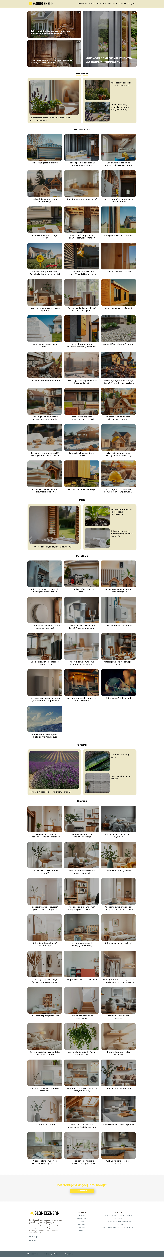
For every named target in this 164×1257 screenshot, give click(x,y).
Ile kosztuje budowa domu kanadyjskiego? (44, 200)
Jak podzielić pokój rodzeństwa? (81, 979)
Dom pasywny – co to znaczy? (118, 235)
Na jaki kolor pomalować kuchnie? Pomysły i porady (45, 1162)
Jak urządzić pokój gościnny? (118, 943)
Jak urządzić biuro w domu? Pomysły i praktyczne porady (81, 908)
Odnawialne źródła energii (118, 698)
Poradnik (123, 4)
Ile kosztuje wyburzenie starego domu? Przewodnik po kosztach (119, 381)
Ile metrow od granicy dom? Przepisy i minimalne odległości (45, 272)
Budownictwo (95, 4)
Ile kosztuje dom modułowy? (81, 489)
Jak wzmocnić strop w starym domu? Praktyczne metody (82, 236)
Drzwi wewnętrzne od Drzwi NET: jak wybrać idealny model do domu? (52, 61)
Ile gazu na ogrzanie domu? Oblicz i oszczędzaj (118, 590)
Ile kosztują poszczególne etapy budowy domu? (82, 381)
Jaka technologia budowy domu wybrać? (44, 309)
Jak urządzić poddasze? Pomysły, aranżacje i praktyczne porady (81, 1125)
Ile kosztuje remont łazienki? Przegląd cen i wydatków (121, 533)
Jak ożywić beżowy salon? (118, 870)
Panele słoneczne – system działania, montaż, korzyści (45, 735)
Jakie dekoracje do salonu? (118, 1088)
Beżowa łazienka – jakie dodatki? (118, 1053)
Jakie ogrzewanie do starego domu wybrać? (45, 663)
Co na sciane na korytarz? (44, 1124)
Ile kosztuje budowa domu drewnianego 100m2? (118, 418)
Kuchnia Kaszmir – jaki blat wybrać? (118, 1162)
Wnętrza (132, 4)
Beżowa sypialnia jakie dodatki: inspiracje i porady (45, 1053)
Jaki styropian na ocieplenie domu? (45, 345)
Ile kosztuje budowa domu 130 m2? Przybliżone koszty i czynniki (45, 454)
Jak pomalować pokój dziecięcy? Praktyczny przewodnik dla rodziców (81, 944)
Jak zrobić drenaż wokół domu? (45, 380)
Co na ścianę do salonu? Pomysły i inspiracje (81, 835)
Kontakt (33, 1240)
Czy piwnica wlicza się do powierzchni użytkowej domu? (118, 164)
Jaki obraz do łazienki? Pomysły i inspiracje (45, 1089)
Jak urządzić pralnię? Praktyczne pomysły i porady (81, 1089)
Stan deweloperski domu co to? (82, 199)
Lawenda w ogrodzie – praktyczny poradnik (50, 792)
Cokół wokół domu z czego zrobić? (45, 236)
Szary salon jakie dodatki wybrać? (118, 1017)
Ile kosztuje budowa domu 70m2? (81, 454)
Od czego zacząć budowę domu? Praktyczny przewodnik (118, 490)
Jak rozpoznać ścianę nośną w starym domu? (118, 200)
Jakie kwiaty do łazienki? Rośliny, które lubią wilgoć (82, 1053)
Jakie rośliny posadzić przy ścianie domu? (121, 84)
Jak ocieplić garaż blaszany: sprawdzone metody (81, 164)
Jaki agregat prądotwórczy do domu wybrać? (81, 699)
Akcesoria (82, 4)
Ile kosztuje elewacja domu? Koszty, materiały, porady (45, 418)
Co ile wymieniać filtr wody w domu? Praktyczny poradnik (81, 626)
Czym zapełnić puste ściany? (120, 777)
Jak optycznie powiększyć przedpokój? (45, 944)
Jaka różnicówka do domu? (118, 625)
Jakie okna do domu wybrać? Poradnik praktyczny (82, 309)
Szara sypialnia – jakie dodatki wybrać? (118, 835)
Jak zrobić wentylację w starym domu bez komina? (45, 626)
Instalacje (112, 4)
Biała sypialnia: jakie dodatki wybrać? (44, 871)
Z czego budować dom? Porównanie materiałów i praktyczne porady (82, 418)
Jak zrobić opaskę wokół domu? (118, 344)
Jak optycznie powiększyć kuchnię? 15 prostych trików (82, 1162)
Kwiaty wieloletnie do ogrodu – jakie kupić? (118, 1228)
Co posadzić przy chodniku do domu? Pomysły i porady (120, 107)
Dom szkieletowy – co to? (118, 271)
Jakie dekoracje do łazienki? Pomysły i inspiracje (81, 871)
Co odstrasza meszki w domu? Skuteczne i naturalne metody (49, 119)
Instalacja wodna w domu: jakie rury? (118, 663)
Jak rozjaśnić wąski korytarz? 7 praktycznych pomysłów (44, 908)
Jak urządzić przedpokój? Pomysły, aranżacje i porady (45, 980)
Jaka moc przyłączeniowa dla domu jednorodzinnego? (45, 590)
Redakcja (33, 1236)
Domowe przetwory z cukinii (121, 755)
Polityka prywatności (51, 1254)
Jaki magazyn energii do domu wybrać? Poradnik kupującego (45, 699)
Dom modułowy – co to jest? (118, 308)
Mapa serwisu (32, 1254)
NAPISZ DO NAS (82, 1191)
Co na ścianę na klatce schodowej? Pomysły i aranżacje (44, 835)
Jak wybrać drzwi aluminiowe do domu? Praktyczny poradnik (109, 60)
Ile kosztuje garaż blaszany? (45, 163)
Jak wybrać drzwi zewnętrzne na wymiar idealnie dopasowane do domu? (51, 32)
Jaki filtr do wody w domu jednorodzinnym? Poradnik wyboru (82, 663)
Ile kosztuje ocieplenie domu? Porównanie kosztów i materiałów (45, 490)
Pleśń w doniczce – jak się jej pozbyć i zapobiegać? (121, 512)
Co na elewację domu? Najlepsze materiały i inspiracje (82, 345)
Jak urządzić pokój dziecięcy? (45, 1016)
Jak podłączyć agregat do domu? (81, 590)
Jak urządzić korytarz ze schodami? (82, 1017)
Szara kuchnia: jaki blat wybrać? (118, 1124)
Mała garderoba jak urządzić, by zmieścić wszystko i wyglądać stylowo (118, 980)
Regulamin (69, 1254)
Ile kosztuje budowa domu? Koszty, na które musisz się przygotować (119, 454)
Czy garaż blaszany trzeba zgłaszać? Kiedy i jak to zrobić (82, 272)
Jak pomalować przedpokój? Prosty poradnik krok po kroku (118, 908)
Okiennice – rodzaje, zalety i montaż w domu (50, 547)
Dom (104, 4)
